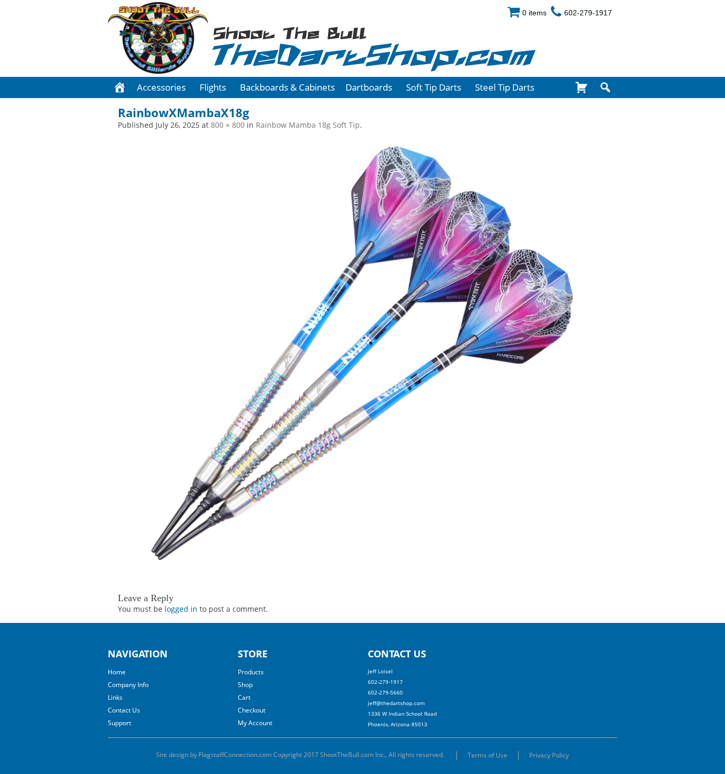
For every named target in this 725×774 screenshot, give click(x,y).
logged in (181, 609)
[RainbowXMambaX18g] (362, 354)
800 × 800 (228, 125)
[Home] (120, 87)
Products (251, 671)
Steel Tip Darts (504, 87)
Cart (244, 697)
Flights (213, 87)
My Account (255, 722)
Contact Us (124, 710)
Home (117, 671)
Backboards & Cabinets (287, 87)
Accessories (161, 87)
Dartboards (369, 87)
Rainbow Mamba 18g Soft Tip (308, 125)
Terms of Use (487, 755)
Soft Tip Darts (433, 87)
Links (115, 697)
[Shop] (581, 87)
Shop (245, 684)
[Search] (605, 87)
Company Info (128, 684)
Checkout (251, 710)
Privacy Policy (549, 755)
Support (119, 722)
